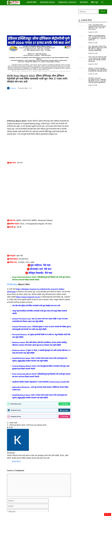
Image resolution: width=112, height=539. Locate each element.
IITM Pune (12, 284)
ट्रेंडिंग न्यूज (94, 2)
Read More (16, 461)
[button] (102, 2)
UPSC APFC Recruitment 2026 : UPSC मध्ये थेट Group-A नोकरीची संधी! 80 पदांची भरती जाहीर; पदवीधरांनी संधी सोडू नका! (97, 59)
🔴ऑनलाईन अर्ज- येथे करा (39, 269)
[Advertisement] (39, 20)
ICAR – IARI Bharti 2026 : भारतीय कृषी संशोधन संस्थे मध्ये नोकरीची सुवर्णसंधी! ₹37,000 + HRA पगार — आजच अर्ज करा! (97, 27)
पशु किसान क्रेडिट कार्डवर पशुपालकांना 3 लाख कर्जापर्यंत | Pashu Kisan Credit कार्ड (40, 382)
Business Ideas (47, 2)
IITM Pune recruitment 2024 (36, 425)
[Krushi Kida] (13, 2)
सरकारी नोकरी (31, 2)
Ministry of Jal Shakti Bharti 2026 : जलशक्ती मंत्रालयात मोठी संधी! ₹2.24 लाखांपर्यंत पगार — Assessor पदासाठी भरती (97, 38)
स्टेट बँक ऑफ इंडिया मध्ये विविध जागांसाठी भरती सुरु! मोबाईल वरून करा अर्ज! (36, 306)
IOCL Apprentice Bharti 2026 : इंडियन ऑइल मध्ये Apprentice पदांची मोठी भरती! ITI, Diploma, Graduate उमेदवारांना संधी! (97, 49)
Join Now (65, 404)
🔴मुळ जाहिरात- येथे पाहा (38, 266)
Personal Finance (67, 2)
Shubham (13, 88)
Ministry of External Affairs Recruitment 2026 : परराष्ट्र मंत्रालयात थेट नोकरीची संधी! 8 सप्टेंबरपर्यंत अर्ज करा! (97, 70)
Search (103, 12)
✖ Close (107, 514)
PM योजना (84, 2)
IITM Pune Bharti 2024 (17, 425)
